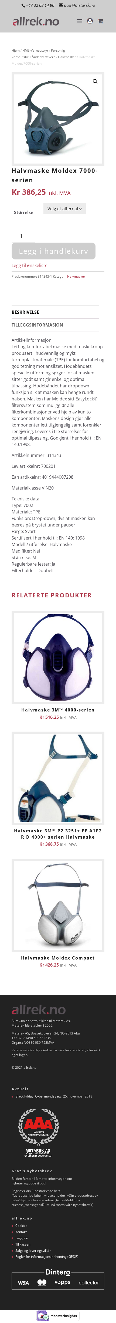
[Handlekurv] (100, 24)
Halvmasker (67, 57)
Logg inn (21, 1238)
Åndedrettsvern (43, 57)
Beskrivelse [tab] (25, 312)
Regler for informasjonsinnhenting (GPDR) (46, 1256)
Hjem (16, 50)
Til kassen (22, 1244)
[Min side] (90, 24)
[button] (95, 81)
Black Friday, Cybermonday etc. (38, 1096)
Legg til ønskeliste (29, 265)
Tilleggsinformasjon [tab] (37, 325)
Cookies (21, 1225)
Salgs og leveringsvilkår (33, 1250)
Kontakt (21, 1232)
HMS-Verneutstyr (35, 50)
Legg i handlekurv (53, 251)
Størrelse (23, 212)
